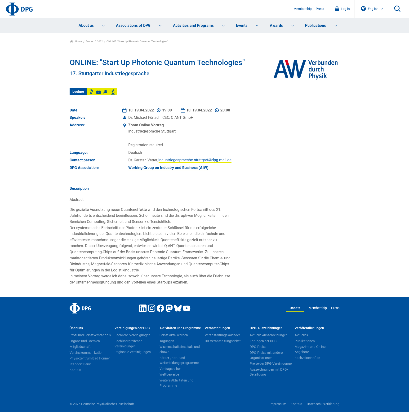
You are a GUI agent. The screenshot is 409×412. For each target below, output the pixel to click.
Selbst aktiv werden (174, 335)
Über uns (76, 328)
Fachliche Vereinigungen (132, 335)
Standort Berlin (81, 364)
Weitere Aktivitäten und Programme (176, 382)
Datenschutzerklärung (323, 404)
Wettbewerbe (169, 374)
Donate (295, 308)
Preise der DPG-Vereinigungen (271, 363)
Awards (276, 25)
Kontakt (75, 370)
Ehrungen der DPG (263, 341)
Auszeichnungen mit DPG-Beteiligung (269, 372)
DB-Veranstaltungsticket (223, 341)
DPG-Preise (258, 347)
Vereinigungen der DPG (132, 328)
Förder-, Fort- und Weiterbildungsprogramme (179, 360)
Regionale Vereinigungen (133, 352)
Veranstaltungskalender (222, 335)
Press (320, 9)
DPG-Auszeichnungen (266, 328)
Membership (302, 9)
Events (241, 25)
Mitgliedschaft (80, 347)
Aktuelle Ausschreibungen (269, 335)
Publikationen (305, 341)
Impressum (278, 404)
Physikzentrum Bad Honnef (90, 358)
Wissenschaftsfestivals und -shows (180, 349)
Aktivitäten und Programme (180, 328)
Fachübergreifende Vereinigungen (128, 343)
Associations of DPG (133, 25)
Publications (315, 25)
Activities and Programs (193, 25)
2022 (100, 41)
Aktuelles (301, 335)
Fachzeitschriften (307, 358)
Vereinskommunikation (86, 352)
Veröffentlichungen (309, 328)
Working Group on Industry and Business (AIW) (168, 167)
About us (86, 25)
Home (78, 41)
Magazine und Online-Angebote (310, 349)
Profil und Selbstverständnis (90, 335)
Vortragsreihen (171, 369)
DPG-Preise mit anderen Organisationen (267, 355)
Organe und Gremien (85, 341)
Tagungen (167, 341)
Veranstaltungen (217, 328)
